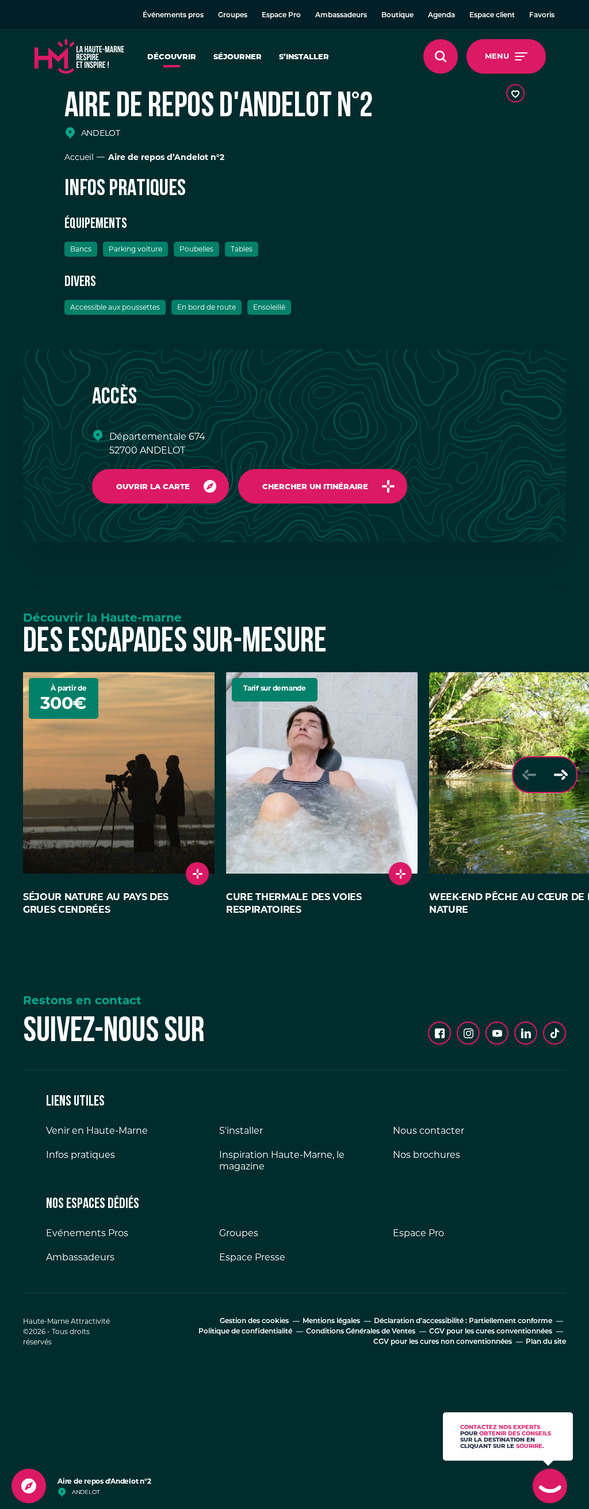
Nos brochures (426, 1154)
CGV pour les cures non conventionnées (442, 1342)
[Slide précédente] (529, 774)
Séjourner (237, 56)
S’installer (304, 56)
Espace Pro (281, 15)
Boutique (397, 15)
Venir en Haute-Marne (97, 1130)
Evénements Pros (87, 1233)
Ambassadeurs (341, 15)
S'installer (241, 1130)
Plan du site (546, 1342)
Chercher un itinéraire (315, 486)
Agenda (441, 15)
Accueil (79, 157)
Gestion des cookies (254, 1321)
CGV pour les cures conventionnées (490, 1331)
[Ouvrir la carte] (29, 1486)
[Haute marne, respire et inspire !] (79, 56)
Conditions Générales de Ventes (360, 1331)
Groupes (232, 15)
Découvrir (171, 56)
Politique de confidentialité (245, 1331)
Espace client (492, 15)
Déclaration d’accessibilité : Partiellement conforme (463, 1321)
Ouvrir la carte (153, 486)
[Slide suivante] (560, 774)
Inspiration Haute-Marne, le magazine (282, 1160)
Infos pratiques (80, 1154)
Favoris (541, 15)
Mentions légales (331, 1321)
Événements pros (173, 15)
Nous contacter (428, 1130)
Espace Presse (252, 1257)
